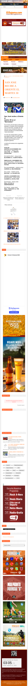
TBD (14, 682)
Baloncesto (22, 470)
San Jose (10, 76)
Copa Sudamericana (9, 478)
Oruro (14, 470)
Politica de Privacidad (11, 678)
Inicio (6, 76)
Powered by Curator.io (20, 405)
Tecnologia (16, 475)
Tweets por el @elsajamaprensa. (8, 536)
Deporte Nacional (10, 467)
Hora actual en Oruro (10, 660)
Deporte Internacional (18, 465)
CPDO (18, 478)
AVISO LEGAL (4, 678)
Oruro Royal (8, 475)
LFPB (8, 470)
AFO (18, 467)
